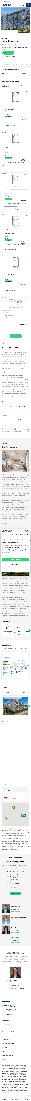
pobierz (5, 650)
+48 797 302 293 (15, 940)
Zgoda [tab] (5, 534)
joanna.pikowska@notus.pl (17, 988)
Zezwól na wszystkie (15, 559)
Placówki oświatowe (14, 798)
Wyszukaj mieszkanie (28, 5)
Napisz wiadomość (15, 911)
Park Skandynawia (13, 31)
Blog (3, 1051)
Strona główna (2, 32)
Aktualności (5, 1047)
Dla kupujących (15, 1099)
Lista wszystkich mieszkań (8, 1032)
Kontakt (26, 1099)
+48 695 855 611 (15, 985)
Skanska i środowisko (7, 1055)
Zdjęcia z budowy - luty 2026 (18, 692)
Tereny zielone (22, 797)
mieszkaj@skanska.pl (15, 887)
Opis (17, 64)
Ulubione (7, 1)
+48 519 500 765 (15, 909)
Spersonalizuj (14, 564)
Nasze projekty (5, 1099)
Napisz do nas (9, 1014)
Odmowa (15, 569)
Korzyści (23, 64)
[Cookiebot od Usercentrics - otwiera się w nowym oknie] (23, 531)
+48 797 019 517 (14, 920)
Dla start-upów (5, 1039)
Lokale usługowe (6, 1028)
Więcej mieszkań (15, 336)
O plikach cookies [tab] (24, 534)
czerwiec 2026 (5, 692)
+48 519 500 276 (15, 930)
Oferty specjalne (6, 1024)
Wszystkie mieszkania (8, 64)
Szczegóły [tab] (14, 534)
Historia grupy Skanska (8, 1043)
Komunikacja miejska (6, 798)
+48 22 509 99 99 (10, 56)
